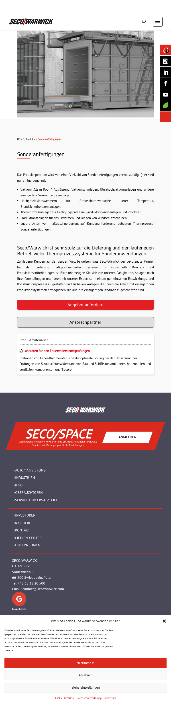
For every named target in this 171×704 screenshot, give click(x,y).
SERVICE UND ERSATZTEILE (36, 500)
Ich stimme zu (86, 663)
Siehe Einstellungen (85, 687)
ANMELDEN (127, 437)
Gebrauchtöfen (29, 492)
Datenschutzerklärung (89, 698)
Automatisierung (30, 470)
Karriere (23, 523)
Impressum (110, 698)
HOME (20, 139)
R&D (18, 485)
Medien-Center (28, 537)
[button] (164, 621)
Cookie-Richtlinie (64, 698)
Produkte (31, 139)
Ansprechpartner (85, 322)
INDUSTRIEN (25, 477)
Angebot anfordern (85, 305)
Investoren (25, 515)
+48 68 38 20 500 (31, 583)
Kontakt (22, 530)
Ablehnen (85, 675)
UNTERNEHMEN (27, 545)
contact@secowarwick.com (43, 589)
